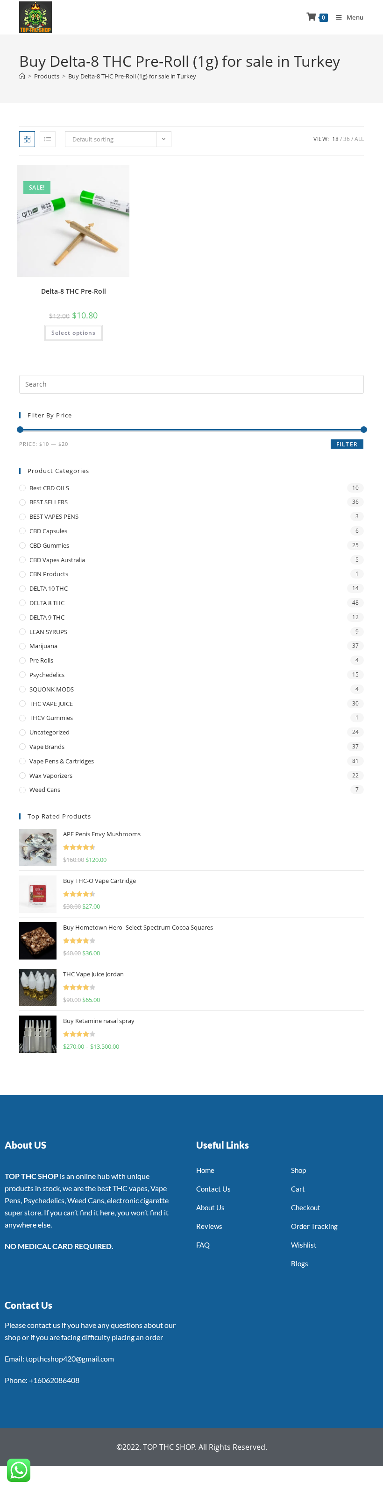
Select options (73, 333)
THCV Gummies (51, 717)
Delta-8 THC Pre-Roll (73, 291)
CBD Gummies (49, 545)
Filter (347, 444)
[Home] (22, 76)
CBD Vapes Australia (57, 560)
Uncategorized (49, 732)
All (359, 139)
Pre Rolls (41, 660)
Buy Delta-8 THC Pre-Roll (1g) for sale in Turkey (132, 76)
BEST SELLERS (48, 502)
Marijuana (43, 646)
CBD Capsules (48, 531)
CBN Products (48, 574)
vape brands (46, 746)
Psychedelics (46, 674)
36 (346, 139)
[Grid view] (27, 139)
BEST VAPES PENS (53, 516)
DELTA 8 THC (46, 603)
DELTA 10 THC (48, 588)
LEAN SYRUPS (48, 632)
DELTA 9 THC (46, 617)
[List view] (48, 139)
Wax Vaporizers (50, 775)
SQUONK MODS (51, 689)
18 (335, 139)
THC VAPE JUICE (51, 703)
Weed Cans (44, 789)
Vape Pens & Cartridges (61, 761)
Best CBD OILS (49, 488)
